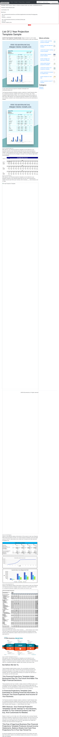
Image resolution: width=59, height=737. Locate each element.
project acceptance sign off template (46, 81)
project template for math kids (46, 77)
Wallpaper (41, 87)
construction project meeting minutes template (46, 50)
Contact (16, 2)
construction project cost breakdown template (45, 68)
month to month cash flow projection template (46, 41)
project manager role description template (45, 59)
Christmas (41, 88)
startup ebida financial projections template (45, 64)
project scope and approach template (46, 46)
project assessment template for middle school (46, 73)
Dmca (12, 2)
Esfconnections (5, 2)
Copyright (28, 2)
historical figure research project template (45, 55)
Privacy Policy (22, 2)
